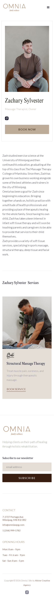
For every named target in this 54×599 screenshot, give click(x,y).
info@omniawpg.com (13, 524)
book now (27, 129)
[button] (48, 7)
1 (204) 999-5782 (11, 530)
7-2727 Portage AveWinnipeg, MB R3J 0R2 (14, 518)
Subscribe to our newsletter (17, 458)
